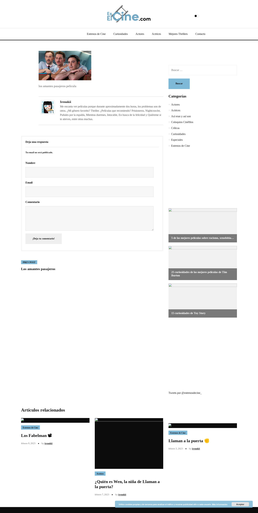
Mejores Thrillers (178, 33)
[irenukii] (48, 106)
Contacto (200, 33)
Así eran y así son (181, 116)
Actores (139, 33)
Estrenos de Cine (96, 33)
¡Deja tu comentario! (43, 238)
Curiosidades (120, 33)
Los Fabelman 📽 (36, 435)
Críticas (175, 128)
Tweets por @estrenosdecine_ (185, 392)
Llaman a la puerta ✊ (188, 441)
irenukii (65, 102)
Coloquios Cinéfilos (182, 122)
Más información (219, 504)
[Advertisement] (200, 178)
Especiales (177, 139)
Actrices (156, 33)
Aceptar (240, 504)
